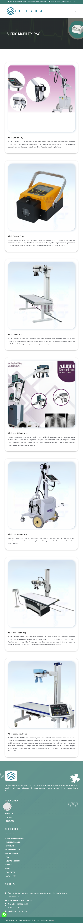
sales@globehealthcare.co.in (22, 900)
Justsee (54, 920)
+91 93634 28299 (14, 907)
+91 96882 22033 (22, 904)
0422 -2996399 (23, 911)
